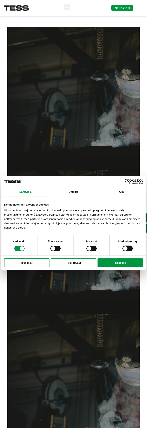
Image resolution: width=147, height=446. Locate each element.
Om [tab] (121, 191)
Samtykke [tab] (25, 191)
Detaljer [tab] (74, 191)
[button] (67, 7)
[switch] (55, 248)
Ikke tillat (26, 262)
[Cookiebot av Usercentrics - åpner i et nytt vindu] (127, 181)
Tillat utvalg (73, 262)
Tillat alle (120, 262)
